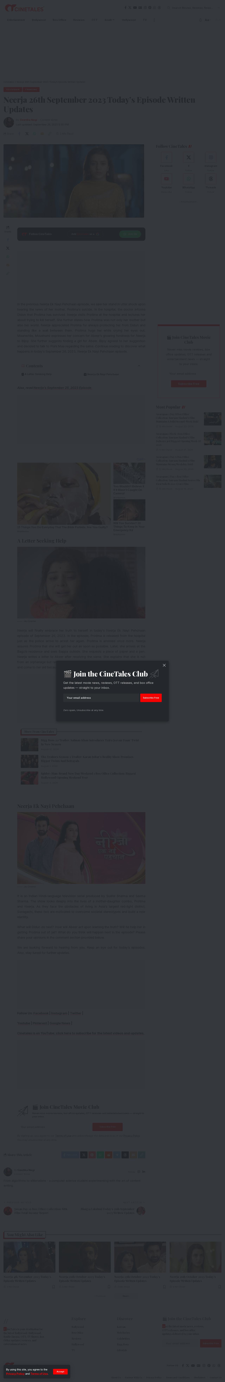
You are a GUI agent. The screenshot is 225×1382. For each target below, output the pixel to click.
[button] (60, 1371)
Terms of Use (39, 1373)
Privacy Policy (15, 1373)
